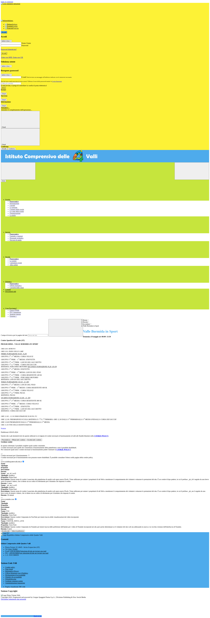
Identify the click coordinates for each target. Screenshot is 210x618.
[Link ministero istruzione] (10, 4)
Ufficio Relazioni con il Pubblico (16, 573)
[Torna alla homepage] (105, 156)
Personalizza (6, 440)
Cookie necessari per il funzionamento (14, 455)
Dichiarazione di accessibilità (15, 575)
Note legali (9, 569)
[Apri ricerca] (192, 171)
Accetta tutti (34, 440)
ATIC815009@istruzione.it (28, 551)
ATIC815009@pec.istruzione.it (28, 553)
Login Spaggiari (57, 81)
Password (25, 45)
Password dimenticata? (9, 49)
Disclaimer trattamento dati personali (13, 599)
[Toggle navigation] (18, 171)
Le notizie (86, 324)
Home (85, 320)
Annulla (4, 149)
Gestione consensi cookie (14, 581)
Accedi (4, 32)
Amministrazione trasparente (15, 583)
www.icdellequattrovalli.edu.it (11, 462)
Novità (85, 322)
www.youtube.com (8, 499)
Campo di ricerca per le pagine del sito (14, 335)
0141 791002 (13, 549)
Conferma (12, 149)
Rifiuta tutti (18, 440)
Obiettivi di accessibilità (13, 577)
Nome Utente (26, 43)
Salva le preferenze (18, 531)
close (3, 181)
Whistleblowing (10, 579)
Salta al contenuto (7, 2)
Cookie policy (10, 567)
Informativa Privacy (12, 571)
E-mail (24, 77)
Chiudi (4, 94)
